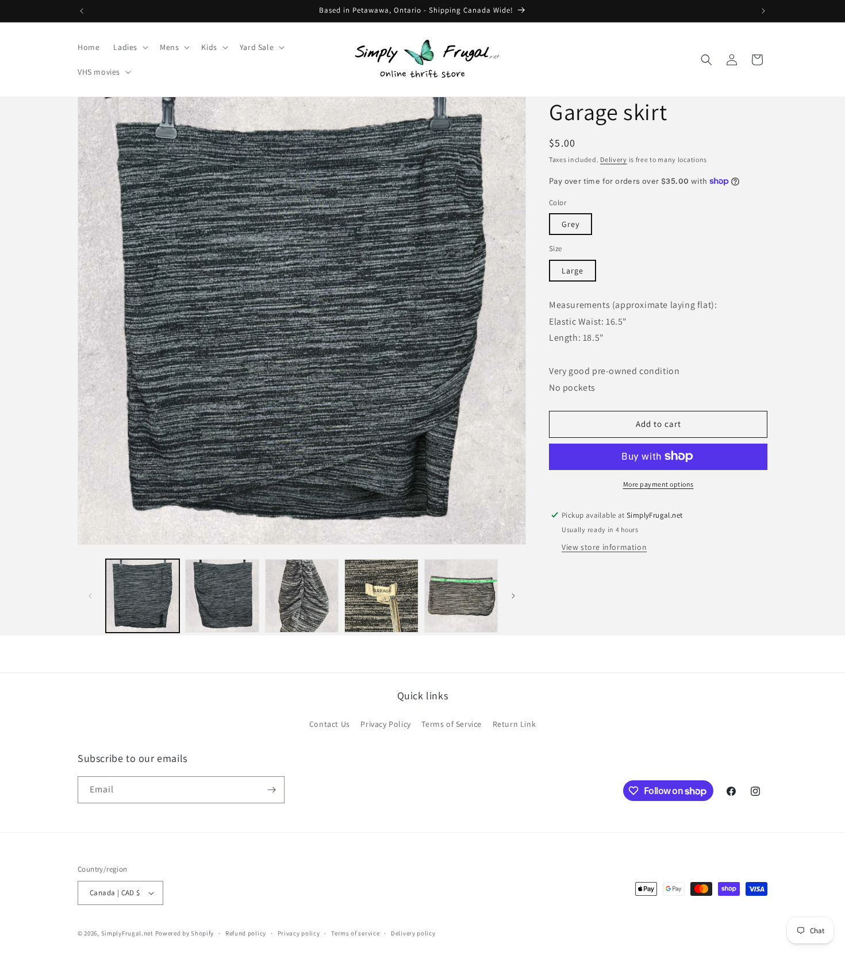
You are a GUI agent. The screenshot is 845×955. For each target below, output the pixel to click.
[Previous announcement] (81, 11)
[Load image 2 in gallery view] (222, 596)
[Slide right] (513, 596)
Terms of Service (451, 724)
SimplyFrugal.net (127, 933)
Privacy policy (299, 933)
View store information (604, 547)
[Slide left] (90, 596)
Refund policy (245, 933)
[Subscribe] (271, 789)
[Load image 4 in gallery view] (381, 596)
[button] (129, 47)
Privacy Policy (385, 724)
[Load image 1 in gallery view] (142, 596)
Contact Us (329, 724)
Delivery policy (413, 933)
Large (572, 270)
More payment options (658, 483)
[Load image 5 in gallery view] (461, 596)
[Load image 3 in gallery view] (302, 596)
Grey (570, 224)
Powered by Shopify (184, 933)
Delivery (613, 159)
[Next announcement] (763, 11)
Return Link (514, 724)
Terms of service (355, 933)
